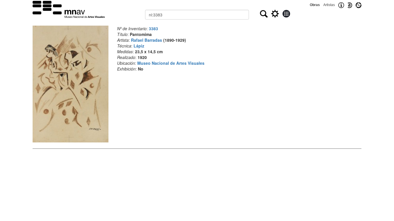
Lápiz (139, 46)
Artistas (329, 5)
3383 (153, 28)
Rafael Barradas (146, 40)
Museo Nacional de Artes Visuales (170, 63)
